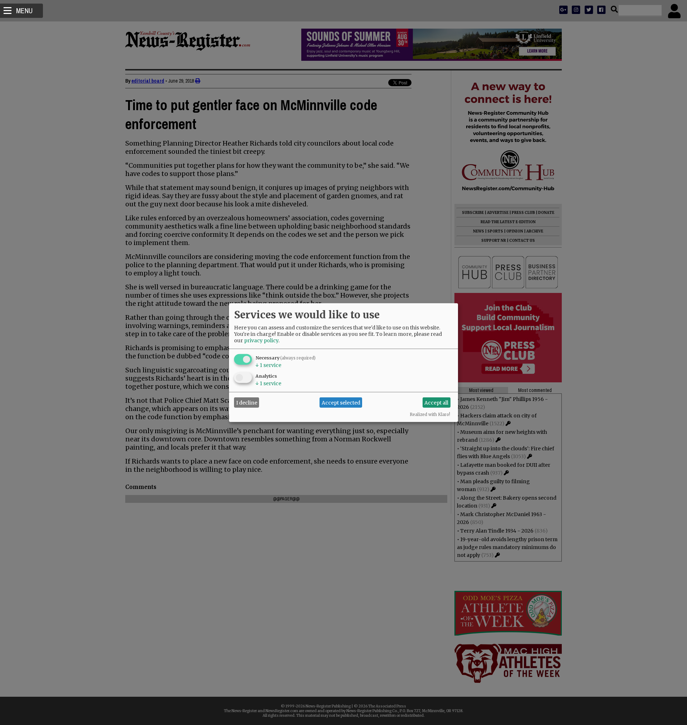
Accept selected (341, 402)
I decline (246, 402)
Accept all (436, 402)
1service (268, 365)
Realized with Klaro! (430, 414)
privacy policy (261, 340)
